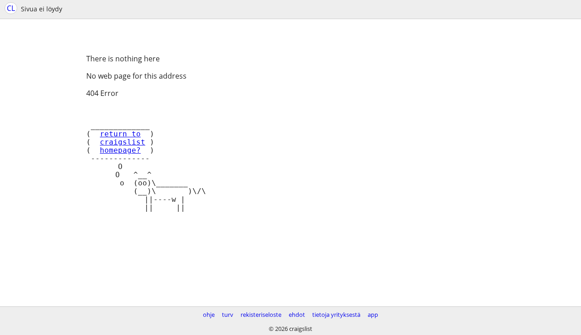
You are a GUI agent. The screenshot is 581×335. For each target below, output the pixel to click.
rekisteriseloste (261, 314)
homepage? (120, 150)
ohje (209, 314)
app (373, 314)
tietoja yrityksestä (336, 314)
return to (120, 134)
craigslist (122, 142)
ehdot (297, 314)
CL (11, 8)
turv (227, 314)
